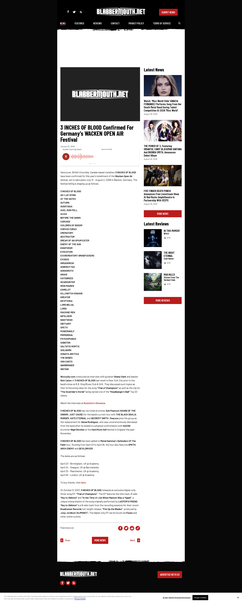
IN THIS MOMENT (172, 230)
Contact (115, 23)
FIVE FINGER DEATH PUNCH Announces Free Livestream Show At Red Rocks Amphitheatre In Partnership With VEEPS (161, 195)
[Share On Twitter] (126, 528)
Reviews (97, 23)
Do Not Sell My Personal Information (177, 598)
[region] (121, 598)
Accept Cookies (200, 598)
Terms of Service (162, 23)
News (63, 23)
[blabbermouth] (121, 14)
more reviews (163, 300)
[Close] (238, 597)
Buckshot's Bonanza (94, 403)
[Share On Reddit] (132, 528)
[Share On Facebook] (120, 528)
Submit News (168, 12)
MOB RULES (169, 274)
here (83, 482)
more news (162, 213)
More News (100, 540)
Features (79, 23)
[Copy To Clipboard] (137, 528)
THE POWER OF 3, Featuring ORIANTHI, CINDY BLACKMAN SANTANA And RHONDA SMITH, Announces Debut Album (163, 150)
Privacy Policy (136, 23)
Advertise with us (169, 574)
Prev (67, 540)
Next (132, 540)
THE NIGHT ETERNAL (169, 254)
